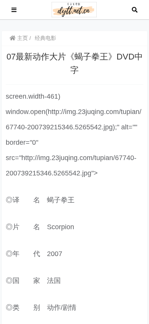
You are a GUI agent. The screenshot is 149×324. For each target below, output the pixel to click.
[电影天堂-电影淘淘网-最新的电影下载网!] (74, 9)
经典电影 (45, 38)
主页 (22, 38)
